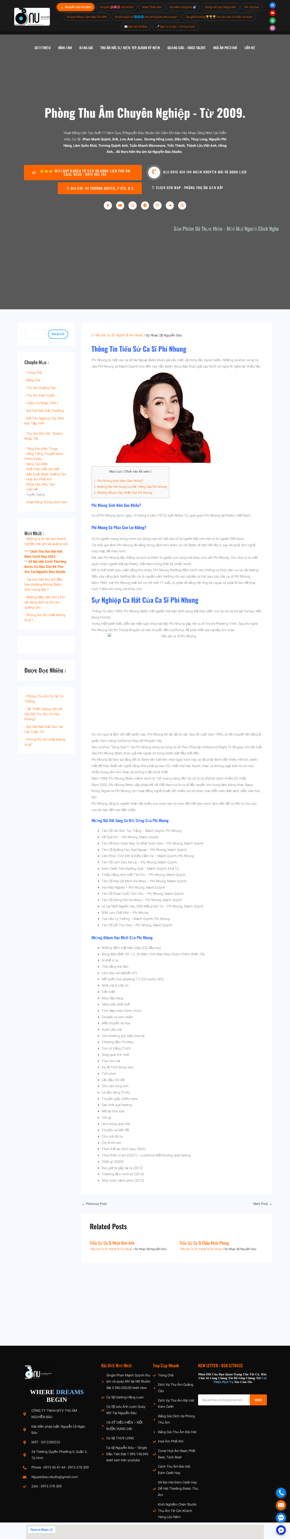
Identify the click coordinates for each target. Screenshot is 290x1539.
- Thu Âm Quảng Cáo (40, 387)
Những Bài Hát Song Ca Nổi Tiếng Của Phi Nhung (130, 486)
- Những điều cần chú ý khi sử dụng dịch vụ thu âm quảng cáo (44, 602)
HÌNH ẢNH (65, 47)
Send (258, 1400)
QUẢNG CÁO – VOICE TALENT (187, 47)
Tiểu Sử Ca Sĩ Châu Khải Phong (204, 1243)
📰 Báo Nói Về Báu (136, 26)
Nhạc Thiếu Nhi (151, 7)
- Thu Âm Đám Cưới (39, 395)
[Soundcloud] (170, 205)
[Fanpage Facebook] (272, 5)
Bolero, (58, 433)
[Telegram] (145, 205)
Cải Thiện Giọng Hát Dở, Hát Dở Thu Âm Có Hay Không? (43, 714)
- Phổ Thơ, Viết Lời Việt (41, 469)
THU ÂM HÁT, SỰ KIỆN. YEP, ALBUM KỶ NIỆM (130, 47)
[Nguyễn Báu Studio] (32, 16)
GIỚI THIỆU (43, 47)
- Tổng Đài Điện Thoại (41, 448)
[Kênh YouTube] (272, 13)
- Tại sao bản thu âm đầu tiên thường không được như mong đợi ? (43, 584)
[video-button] (154, 172)
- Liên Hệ (31, 489)
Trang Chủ (34, 372)
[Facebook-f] (108, 205)
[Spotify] (272, 20)
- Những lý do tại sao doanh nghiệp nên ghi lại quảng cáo (46, 541)
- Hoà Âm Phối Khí (38, 479)
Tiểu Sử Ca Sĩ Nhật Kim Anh (112, 1243)
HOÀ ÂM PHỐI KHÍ (225, 47)
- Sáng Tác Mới (36, 464)
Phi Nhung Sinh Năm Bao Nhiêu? (118, 480)
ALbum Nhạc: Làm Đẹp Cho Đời (87, 17)
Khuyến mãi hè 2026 (75, 7)
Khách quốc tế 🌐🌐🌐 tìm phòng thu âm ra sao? (146, 17)
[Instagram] (182, 205)
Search (58, 334)
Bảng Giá (33, 380)
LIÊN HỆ (250, 47)
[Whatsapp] (132, 205)
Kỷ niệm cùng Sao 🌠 (183, 7)
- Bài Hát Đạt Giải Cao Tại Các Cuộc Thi (43, 729)
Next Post (262, 1204)
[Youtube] (120, 205)
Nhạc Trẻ (31, 438)
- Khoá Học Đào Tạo (39, 484)
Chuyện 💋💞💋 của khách (117, 7)
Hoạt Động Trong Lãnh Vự (46, 502)
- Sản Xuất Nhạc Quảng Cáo (45, 474)
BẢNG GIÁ (86, 47)
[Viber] (157, 205)
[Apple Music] (272, 28)
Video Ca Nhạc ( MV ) (42, 403)
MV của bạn (251, 7)
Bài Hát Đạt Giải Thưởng (45, 410)
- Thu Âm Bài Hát (37, 433)
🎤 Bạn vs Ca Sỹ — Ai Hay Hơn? (175, 26)
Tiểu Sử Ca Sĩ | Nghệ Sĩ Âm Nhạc (118, 335)
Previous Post (94, 1204)
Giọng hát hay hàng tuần (220, 7)
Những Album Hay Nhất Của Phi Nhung (123, 492)
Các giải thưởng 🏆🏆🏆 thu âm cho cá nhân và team (219, 17)
